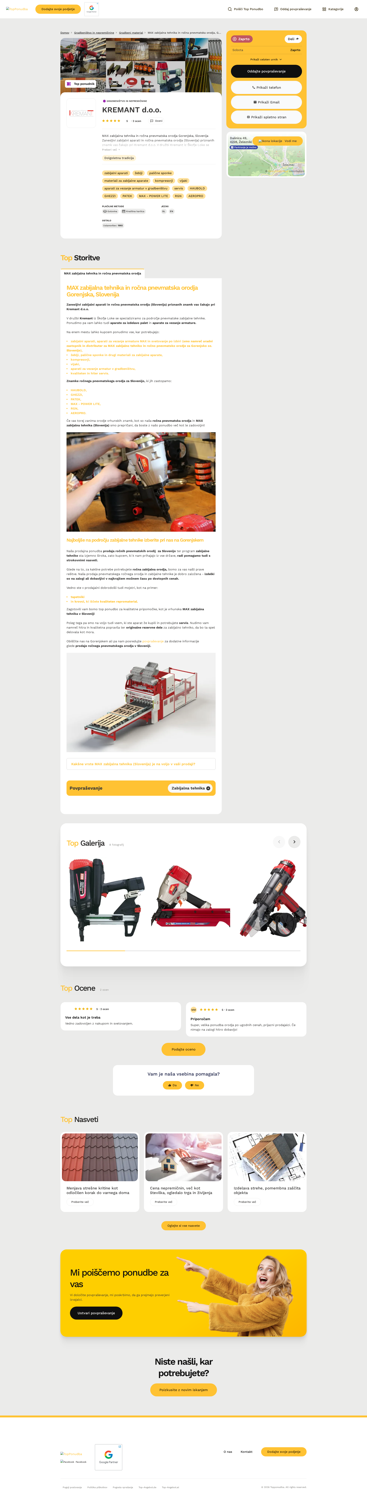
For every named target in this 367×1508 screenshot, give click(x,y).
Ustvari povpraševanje (96, 1313)
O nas (228, 1452)
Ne (197, 1085)
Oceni (158, 120)
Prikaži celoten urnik (264, 59)
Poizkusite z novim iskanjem (183, 1390)
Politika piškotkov (97, 1487)
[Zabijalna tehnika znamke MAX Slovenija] (275, 899)
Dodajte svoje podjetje (58, 9)
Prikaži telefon (268, 87)
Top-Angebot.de (147, 1487)
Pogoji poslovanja (72, 1487)
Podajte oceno (184, 1049)
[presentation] (279, 842)
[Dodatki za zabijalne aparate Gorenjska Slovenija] (106, 899)
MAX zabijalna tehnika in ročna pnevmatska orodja (102, 273)
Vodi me (291, 141)
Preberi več (110, 149)
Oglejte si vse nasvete (183, 1225)
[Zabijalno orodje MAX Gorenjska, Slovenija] (190, 899)
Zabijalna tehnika (188, 788)
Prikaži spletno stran (268, 117)
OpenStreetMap (278, 171)
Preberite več (80, 1201)
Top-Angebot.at (170, 1487)
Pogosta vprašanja (123, 1487)
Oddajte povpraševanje (266, 71)
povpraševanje (153, 641)
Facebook (81, 1462)
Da (175, 1085)
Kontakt (247, 1452)
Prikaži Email (268, 102)
